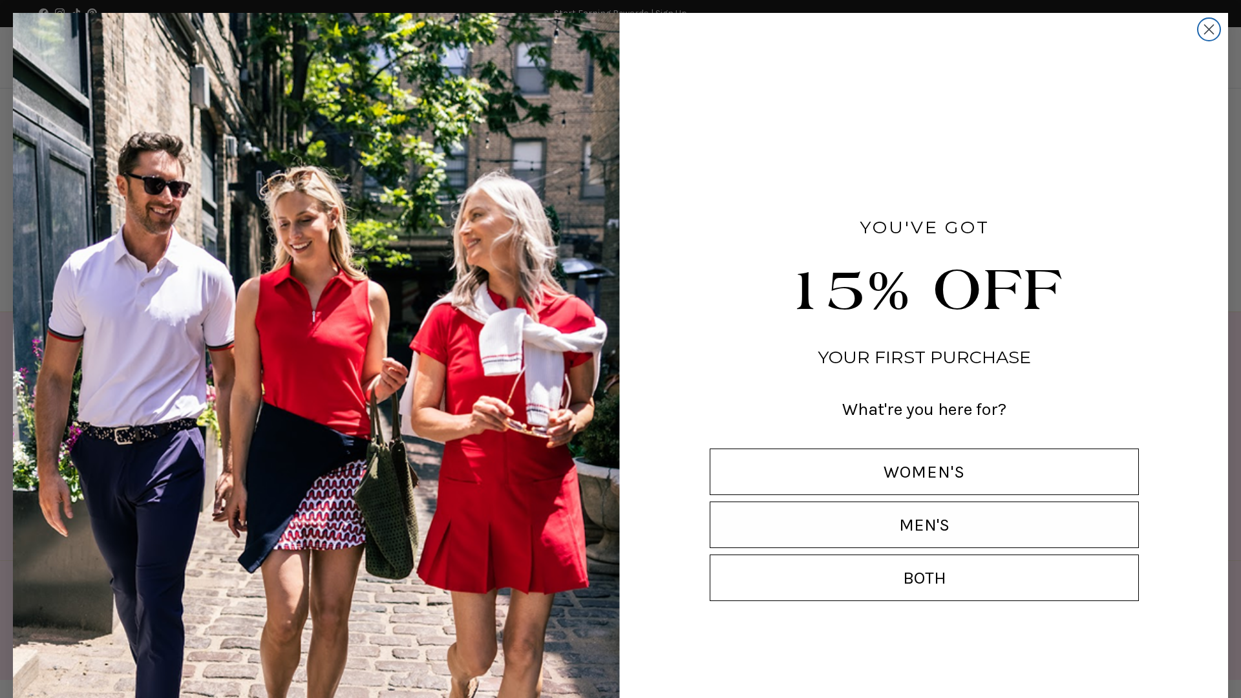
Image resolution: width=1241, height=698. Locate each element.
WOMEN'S (924, 471)
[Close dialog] (1209, 29)
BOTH (924, 577)
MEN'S (924, 524)
